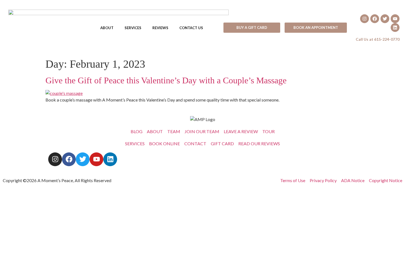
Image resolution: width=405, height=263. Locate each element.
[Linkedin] (395, 27)
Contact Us (191, 28)
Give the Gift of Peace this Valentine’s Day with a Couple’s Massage (166, 80)
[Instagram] (364, 18)
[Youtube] (395, 18)
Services (133, 28)
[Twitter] (384, 18)
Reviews (160, 28)
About (107, 28)
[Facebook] (374, 18)
